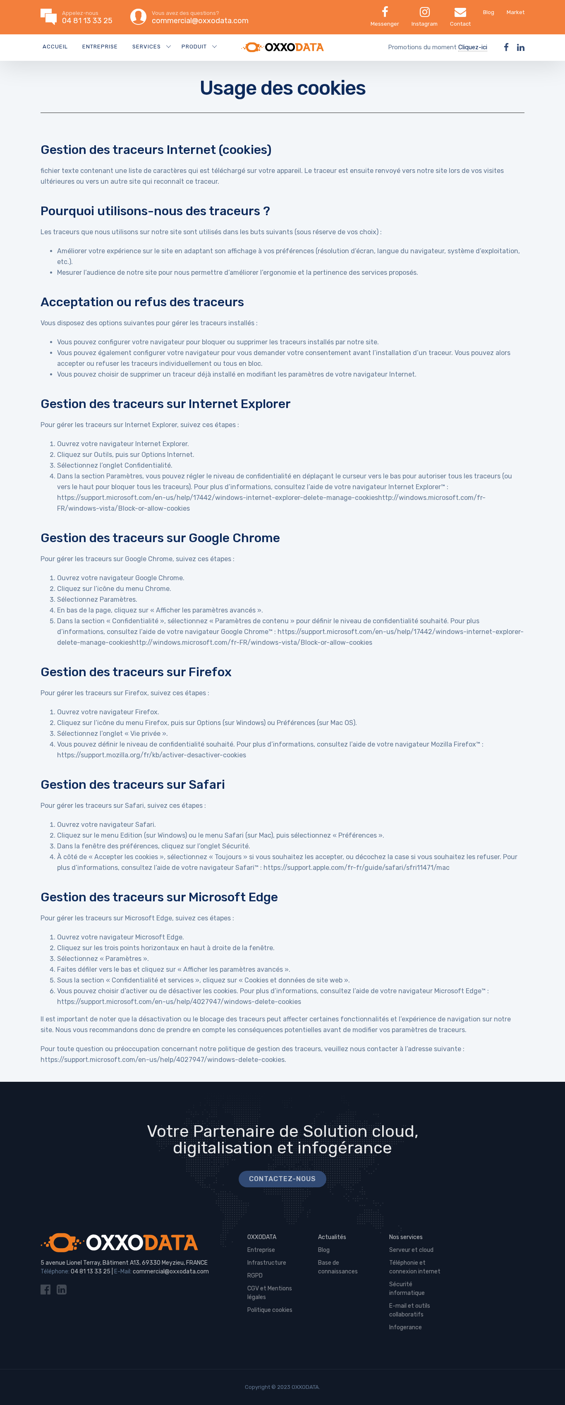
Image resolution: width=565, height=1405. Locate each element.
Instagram (425, 24)
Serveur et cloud (411, 1250)
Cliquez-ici (472, 47)
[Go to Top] (548, 1386)
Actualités (332, 1237)
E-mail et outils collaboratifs (409, 1310)
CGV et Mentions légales (269, 1293)
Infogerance (405, 1327)
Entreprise (100, 46)
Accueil (55, 46)
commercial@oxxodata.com (171, 1271)
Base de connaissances (338, 1267)
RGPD (255, 1275)
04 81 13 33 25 (90, 1271)
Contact (460, 24)
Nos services (406, 1237)
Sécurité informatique (407, 1289)
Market (515, 12)
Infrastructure (266, 1262)
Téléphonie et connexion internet (415, 1267)
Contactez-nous (282, 1179)
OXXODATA (261, 1237)
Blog (488, 12)
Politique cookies (269, 1310)
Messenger (385, 24)
